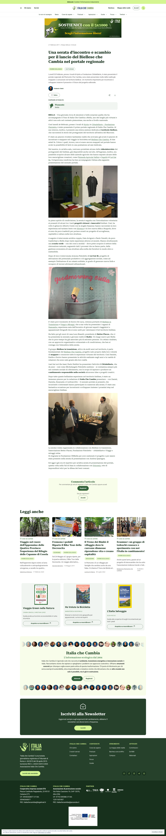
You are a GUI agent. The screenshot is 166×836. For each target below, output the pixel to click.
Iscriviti (83, 728)
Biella (57, 107)
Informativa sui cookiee (44, 832)
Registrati (83, 488)
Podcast (92, 752)
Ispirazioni (93, 755)
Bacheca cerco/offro (116, 752)
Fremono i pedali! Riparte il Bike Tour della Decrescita (66, 545)
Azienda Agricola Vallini (89, 157)
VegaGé (104, 157)
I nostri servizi (75, 752)
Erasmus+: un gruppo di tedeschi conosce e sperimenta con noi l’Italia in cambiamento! (131, 547)
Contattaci (73, 755)
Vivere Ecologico (56, 69)
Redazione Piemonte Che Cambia (125, 569)
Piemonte (59, 105)
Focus (91, 759)
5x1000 (131, 752)
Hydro (86, 125)
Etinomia (97, 466)
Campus (112, 755)
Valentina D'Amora (26, 572)
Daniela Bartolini (57, 566)
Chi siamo (73, 748)
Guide (91, 763)
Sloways (80, 229)
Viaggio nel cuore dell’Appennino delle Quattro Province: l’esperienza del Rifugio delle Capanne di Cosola (34, 548)
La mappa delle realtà (117, 748)
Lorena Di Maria (90, 572)
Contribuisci (133, 748)
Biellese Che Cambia (100, 140)
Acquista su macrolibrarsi (40, 623)
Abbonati (77, 678)
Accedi (136, 8)
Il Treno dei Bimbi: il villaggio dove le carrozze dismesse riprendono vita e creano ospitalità (99, 548)
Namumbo (52, 327)
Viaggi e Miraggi (67, 324)
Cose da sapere (95, 748)
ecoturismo (70, 69)
